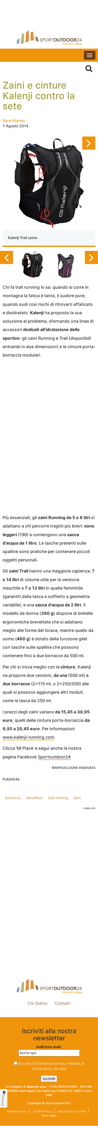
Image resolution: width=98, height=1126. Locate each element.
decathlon (34, 797)
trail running (58, 797)
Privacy (3, 1100)
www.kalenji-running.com (28, 737)
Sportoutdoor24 (54, 756)
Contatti (63, 1003)
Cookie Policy (41, 1111)
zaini (77, 797)
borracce (13, 797)
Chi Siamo (37, 1003)
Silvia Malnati (14, 120)
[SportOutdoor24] (49, 37)
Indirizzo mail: (49, 1046)
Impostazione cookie (49, 1014)
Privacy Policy (16, 1111)
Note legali (49, 1115)
